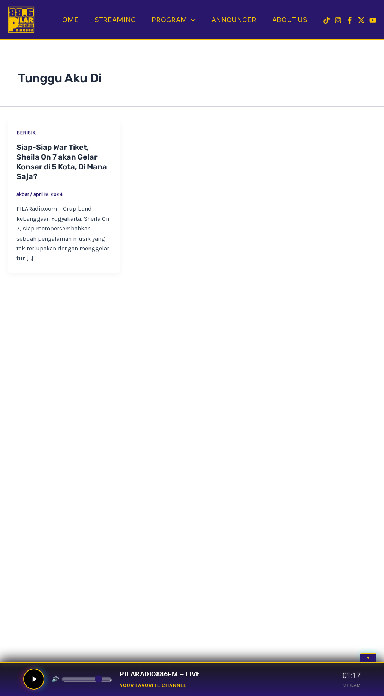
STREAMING (115, 19)
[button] (191, 19)
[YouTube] (372, 20)
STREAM (352, 685)
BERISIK (26, 133)
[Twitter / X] (361, 20)
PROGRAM (169, 19)
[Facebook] (349, 20)
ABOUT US (290, 19)
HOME (68, 19)
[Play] (33, 679)
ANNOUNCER (234, 19)
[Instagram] (338, 20)
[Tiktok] (326, 20)
